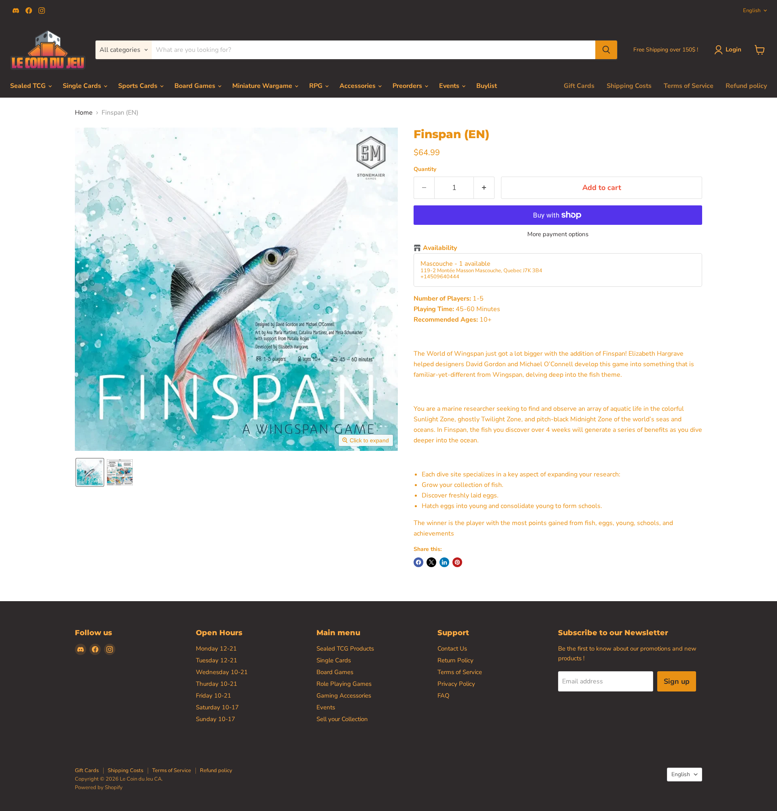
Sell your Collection (342, 719)
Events (450, 85)
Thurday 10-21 (216, 684)
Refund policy (746, 85)
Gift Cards (579, 85)
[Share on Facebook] (418, 562)
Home (84, 112)
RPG (316, 85)
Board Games (195, 85)
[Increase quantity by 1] (484, 188)
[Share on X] (431, 562)
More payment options (557, 234)
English (751, 10)
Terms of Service (688, 85)
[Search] (606, 50)
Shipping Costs (629, 85)
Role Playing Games (344, 684)
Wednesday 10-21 (222, 672)
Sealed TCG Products (345, 649)
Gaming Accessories (343, 695)
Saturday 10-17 (217, 707)
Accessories (358, 85)
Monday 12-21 (216, 649)
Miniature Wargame (263, 85)
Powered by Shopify (99, 787)
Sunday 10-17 (215, 719)
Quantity (425, 169)
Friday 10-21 (213, 695)
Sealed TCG (28, 85)
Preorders (408, 85)
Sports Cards (138, 85)
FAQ (443, 695)
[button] (90, 472)
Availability (440, 248)
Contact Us (452, 649)
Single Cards (83, 85)
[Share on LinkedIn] (444, 562)
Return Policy (455, 660)
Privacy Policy (456, 684)
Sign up (677, 681)
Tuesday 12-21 (216, 660)
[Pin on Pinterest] (457, 562)
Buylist (486, 85)
